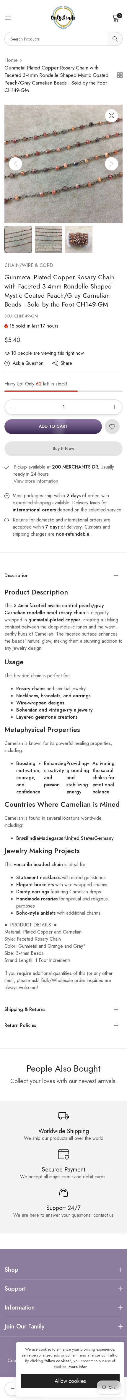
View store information (36, 481)
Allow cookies (70, 1381)
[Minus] (12, 407)
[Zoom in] (111, 115)
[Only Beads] (63, 18)
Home (11, 60)
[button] (111, 163)
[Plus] (114, 407)
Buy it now (63, 448)
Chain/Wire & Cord (28, 265)
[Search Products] (115, 39)
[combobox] (63, 39)
